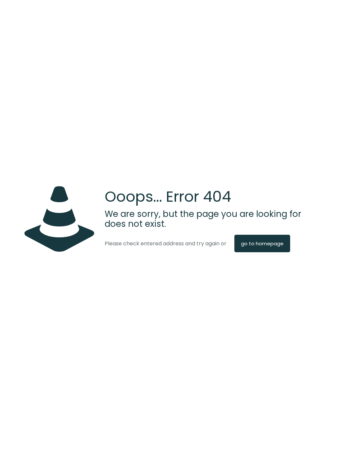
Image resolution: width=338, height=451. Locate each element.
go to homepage (262, 243)
